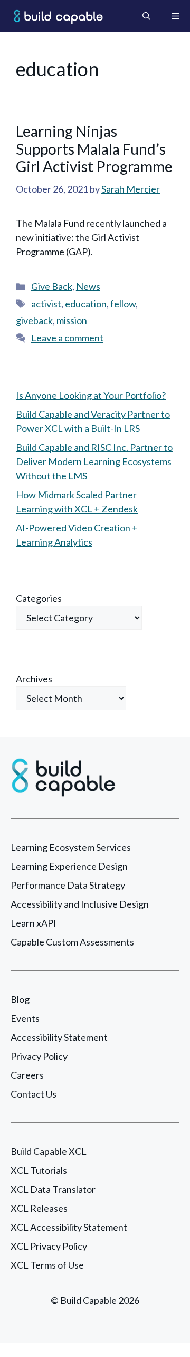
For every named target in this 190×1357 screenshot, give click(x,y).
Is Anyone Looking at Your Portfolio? (91, 395)
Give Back (51, 286)
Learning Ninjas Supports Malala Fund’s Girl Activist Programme (94, 148)
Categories (39, 598)
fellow (123, 303)
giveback (34, 320)
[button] (146, 16)
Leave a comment (67, 338)
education (86, 303)
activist (46, 303)
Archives (34, 679)
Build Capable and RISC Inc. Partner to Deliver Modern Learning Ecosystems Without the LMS (94, 461)
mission (71, 320)
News (88, 286)
